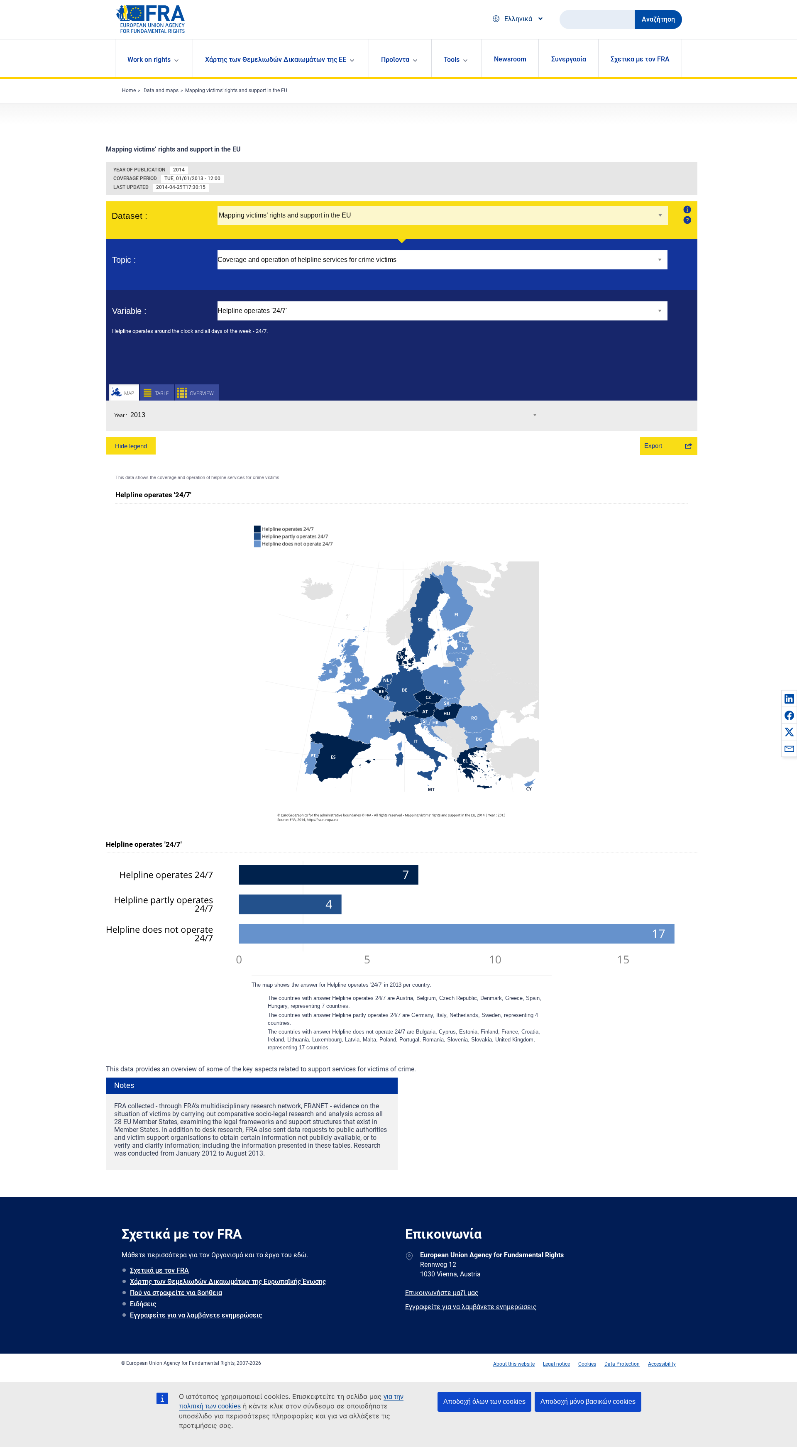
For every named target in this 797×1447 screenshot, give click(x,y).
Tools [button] (452, 60)
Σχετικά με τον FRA (159, 1270)
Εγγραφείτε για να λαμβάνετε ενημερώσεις (196, 1315)
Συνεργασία (568, 59)
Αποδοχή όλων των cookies (484, 1401)
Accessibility (662, 1364)
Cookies (587, 1364)
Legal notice (556, 1364)
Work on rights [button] (149, 60)
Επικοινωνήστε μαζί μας (442, 1293)
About (686, 209)
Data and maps (161, 90)
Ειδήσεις (143, 1304)
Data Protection (622, 1364)
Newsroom (510, 59)
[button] (789, 698)
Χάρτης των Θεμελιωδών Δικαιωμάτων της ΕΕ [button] (275, 60)
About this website (514, 1364)
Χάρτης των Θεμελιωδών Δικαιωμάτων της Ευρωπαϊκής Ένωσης (228, 1282)
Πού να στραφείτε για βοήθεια (176, 1293)
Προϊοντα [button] (395, 60)
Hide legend (131, 446)
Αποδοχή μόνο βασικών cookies (588, 1401)
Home (129, 90)
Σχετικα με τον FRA (640, 59)
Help (686, 219)
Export (653, 445)
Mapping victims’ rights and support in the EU (236, 90)
